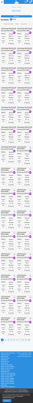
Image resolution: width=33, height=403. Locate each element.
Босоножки (24, 24)
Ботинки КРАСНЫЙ (7, 30)
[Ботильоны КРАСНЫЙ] (24, 148)
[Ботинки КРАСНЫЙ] (8, 29)
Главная (14, 7)
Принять (7, 400)
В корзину (11, 43)
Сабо (30, 24)
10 (29, 340)
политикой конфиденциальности (13, 396)
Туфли (17, 24)
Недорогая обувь (8, 24)
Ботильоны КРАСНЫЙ (24, 151)
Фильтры (16, 16)
